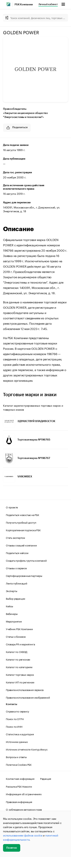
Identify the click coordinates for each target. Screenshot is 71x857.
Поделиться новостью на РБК (22, 515)
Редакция (45, 778)
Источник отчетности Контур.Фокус (27, 749)
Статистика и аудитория (20, 734)
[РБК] (8, 4)
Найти (61, 18)
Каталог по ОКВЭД (16, 651)
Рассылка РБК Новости (19, 786)
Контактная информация (20, 778)
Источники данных (17, 741)
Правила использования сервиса (25, 690)
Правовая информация (19, 802)
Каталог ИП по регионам (20, 682)
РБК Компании (24, 4)
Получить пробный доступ (21, 522)
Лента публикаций (16, 583)
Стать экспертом (15, 537)
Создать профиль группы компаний (26, 560)
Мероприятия (14, 621)
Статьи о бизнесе (16, 636)
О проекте (12, 507)
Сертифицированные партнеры (24, 575)
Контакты (11, 704)
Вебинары (11, 613)
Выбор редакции (15, 598)
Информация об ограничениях (24, 794)
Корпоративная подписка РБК (23, 530)
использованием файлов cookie (22, 835)
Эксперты (11, 591)
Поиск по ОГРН (14, 719)
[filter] (7, 18)
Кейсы (9, 606)
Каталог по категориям (19, 667)
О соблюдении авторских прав (24, 809)
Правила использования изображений (28, 697)
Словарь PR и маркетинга (20, 644)
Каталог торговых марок (20, 674)
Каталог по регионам (18, 659)
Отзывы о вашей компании (21, 545)
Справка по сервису (17, 711)
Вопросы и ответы (16, 757)
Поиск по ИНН (14, 726)
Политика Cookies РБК (19, 764)
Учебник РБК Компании (19, 629)
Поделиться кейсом (17, 553)
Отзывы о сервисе (16, 568)
